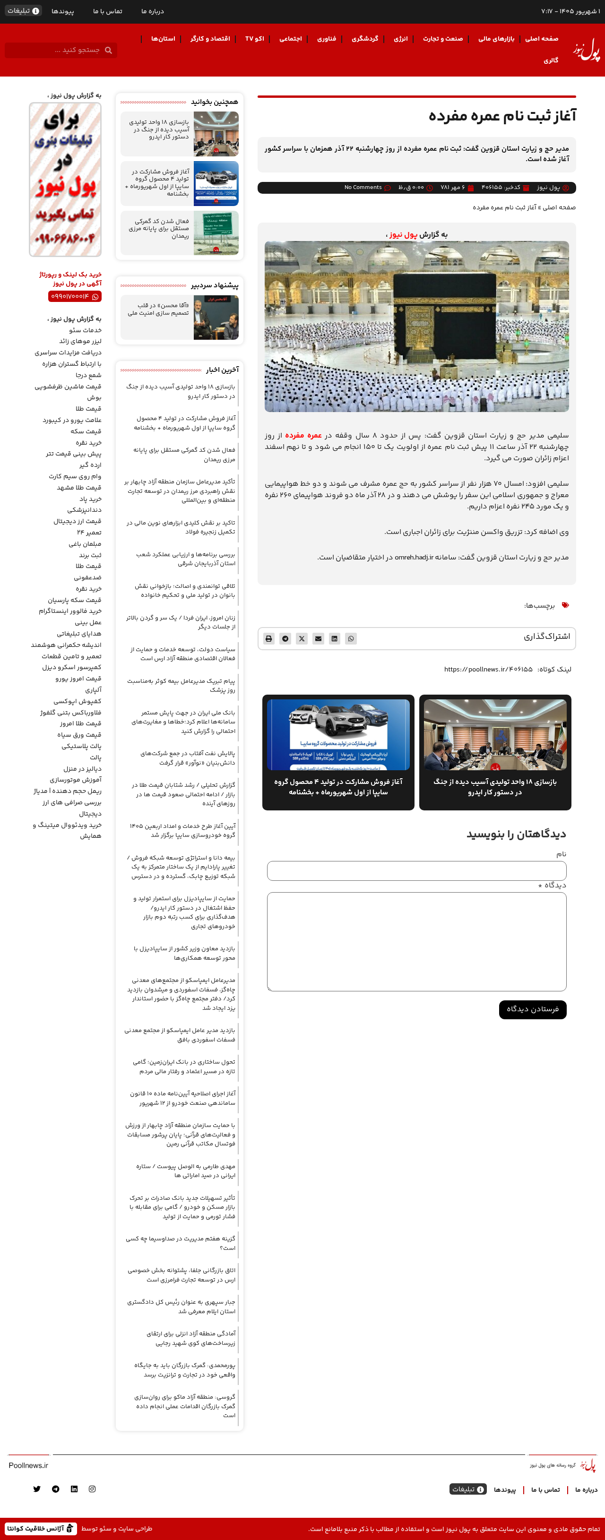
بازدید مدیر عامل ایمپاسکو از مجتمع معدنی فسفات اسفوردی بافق (179, 1035)
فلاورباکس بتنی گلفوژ (71, 713)
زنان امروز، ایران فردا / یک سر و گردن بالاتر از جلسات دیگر (180, 622)
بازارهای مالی (496, 39)
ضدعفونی (88, 578)
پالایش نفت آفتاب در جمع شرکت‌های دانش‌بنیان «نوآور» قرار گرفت (187, 758)
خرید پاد (90, 499)
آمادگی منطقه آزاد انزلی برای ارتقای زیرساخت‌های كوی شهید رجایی (191, 1338)
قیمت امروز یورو (78, 679)
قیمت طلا (89, 409)
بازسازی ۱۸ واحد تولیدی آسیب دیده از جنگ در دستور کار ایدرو (159, 130)
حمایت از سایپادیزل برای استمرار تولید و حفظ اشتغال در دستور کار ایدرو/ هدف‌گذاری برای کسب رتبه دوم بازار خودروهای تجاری (184, 912)
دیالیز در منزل (82, 769)
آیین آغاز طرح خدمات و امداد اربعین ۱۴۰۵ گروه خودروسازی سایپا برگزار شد (182, 831)
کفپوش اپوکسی (77, 702)
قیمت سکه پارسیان (75, 600)
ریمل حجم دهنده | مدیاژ (68, 791)
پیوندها (63, 12)
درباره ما (152, 12)
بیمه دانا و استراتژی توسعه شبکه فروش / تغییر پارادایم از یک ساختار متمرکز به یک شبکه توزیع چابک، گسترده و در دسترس (181, 867)
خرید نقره (89, 443)
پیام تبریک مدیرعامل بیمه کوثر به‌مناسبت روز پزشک (181, 686)
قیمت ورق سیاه (79, 735)
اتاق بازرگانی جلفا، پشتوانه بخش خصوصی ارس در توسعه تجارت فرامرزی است (181, 1275)
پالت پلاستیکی (81, 746)
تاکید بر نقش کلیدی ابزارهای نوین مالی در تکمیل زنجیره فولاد (181, 527)
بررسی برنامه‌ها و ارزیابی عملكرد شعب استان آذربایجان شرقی (185, 559)
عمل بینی (88, 623)
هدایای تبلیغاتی (79, 634)
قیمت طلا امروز (81, 724)
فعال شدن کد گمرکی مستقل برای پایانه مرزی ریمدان (159, 229)
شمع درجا (89, 375)
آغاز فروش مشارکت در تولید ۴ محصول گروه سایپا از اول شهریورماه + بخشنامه (157, 183)
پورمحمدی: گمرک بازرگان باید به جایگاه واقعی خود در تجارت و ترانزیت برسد (184, 1370)
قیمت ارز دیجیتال (77, 521)
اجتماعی (290, 39)
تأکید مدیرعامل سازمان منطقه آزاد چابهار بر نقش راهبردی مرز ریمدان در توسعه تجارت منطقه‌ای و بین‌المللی (179, 491)
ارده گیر (90, 465)
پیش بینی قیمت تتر (74, 454)
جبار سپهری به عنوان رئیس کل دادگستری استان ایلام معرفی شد (181, 1307)
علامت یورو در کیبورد (72, 420)
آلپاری (93, 690)
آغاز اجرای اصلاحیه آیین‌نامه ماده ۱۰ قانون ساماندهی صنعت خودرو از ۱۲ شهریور (182, 1098)
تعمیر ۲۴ (89, 533)
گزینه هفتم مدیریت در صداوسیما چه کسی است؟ (180, 1243)
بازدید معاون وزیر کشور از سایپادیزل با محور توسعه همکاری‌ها (184, 953)
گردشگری (365, 39)
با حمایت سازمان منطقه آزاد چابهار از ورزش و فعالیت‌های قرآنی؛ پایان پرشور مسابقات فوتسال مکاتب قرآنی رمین (180, 1135)
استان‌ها (163, 39)
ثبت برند (90, 556)
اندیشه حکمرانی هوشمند (66, 645)
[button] (351, 639)
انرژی (401, 39)
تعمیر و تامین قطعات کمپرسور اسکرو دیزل (72, 662)
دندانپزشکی (84, 510)
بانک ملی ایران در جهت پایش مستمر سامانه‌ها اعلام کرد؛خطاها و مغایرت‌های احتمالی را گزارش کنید (183, 722)
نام (561, 855)
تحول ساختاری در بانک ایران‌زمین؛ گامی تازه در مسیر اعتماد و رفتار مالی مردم (184, 1067)
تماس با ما (107, 12)
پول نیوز (403, 235)
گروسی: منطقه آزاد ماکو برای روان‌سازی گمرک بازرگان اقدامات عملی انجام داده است (184, 1406)
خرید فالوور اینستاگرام (70, 611)
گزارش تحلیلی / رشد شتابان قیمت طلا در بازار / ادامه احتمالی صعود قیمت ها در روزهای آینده (183, 795)
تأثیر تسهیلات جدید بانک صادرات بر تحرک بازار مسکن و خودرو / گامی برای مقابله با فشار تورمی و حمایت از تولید (182, 1208)
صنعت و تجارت (443, 39)
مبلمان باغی (85, 544)
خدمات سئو (85, 331)
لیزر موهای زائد (80, 341)
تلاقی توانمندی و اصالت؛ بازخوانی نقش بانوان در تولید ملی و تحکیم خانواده (185, 591)
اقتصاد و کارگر (210, 39)
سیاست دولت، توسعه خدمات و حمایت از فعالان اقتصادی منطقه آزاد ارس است (182, 654)
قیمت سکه (86, 432)
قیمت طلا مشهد (79, 488)
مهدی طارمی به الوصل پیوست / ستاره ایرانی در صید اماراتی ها (185, 1171)
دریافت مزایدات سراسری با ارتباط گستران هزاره (68, 359)
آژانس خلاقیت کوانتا (36, 1528)
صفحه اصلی (542, 39)
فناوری (327, 39)
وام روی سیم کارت (75, 477)
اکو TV (254, 39)
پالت (96, 758)
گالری (551, 61)
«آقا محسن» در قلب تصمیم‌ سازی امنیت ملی (158, 309)
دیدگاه (552, 886)
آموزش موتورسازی (76, 780)
